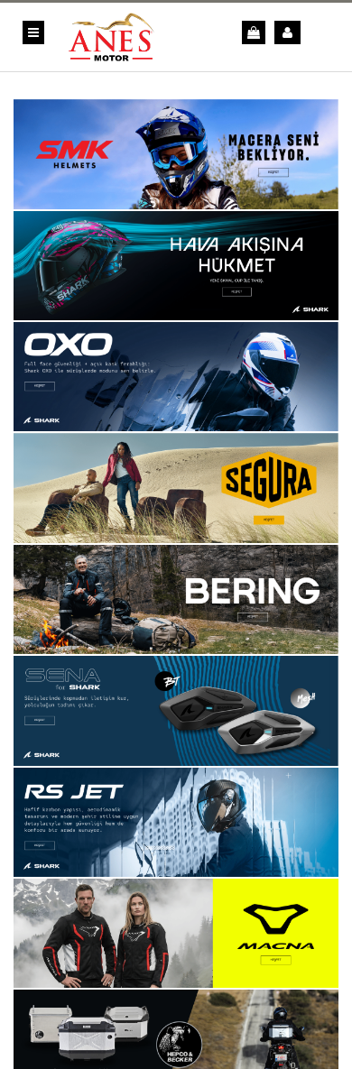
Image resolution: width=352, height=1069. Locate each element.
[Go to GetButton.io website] (43, 1051)
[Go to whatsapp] (43, 1017)
